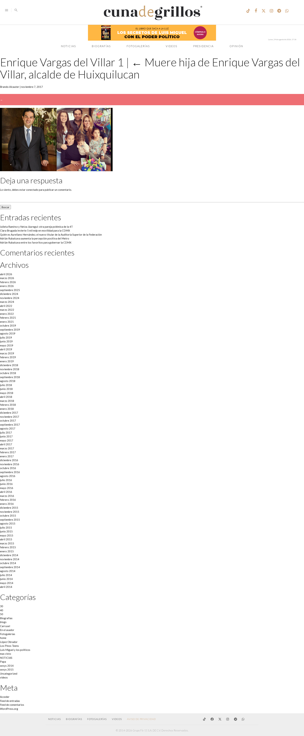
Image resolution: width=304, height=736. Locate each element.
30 (1, 606)
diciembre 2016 (9, 460)
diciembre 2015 (9, 507)
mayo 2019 (6, 345)
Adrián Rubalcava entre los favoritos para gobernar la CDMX (35, 242)
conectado (32, 189)
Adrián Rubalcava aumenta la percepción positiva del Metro (34, 238)
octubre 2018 (8, 373)
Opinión (236, 46)
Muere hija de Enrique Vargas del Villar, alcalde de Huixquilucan (150, 68)
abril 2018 (6, 396)
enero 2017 (7, 456)
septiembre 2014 (10, 567)
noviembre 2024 (9, 297)
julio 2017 (6, 432)
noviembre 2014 (9, 559)
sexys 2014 (7, 665)
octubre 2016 (8, 468)
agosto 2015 (7, 523)
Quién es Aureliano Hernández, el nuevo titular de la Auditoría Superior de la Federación (51, 234)
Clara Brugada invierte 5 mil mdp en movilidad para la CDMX (35, 230)
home (3, 637)
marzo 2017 (7, 448)
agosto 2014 (7, 571)
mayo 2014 (6, 583)
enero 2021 (7, 321)
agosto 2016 (7, 476)
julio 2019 (6, 337)
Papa (3, 661)
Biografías (101, 46)
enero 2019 (7, 361)
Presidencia (203, 46)
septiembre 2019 (10, 329)
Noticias (68, 46)
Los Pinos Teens (9, 645)
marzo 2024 (7, 301)
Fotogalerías (138, 46)
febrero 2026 (8, 282)
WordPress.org (9, 708)
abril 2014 (6, 586)
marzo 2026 (7, 278)
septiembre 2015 (10, 519)
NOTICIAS (6, 657)
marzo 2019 (7, 353)
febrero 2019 (8, 357)
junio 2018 (6, 388)
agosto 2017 (7, 428)
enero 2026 (7, 286)
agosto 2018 (7, 381)
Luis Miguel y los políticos (15, 649)
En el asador (7, 629)
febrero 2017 (8, 452)
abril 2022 (6, 305)
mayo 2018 (6, 392)
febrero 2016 (8, 499)
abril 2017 (6, 444)
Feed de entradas (10, 700)
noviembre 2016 (9, 464)
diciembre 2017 (9, 412)
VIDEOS (117, 719)
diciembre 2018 (9, 365)
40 (1, 610)
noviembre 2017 (9, 416)
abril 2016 (6, 491)
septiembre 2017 (10, 424)
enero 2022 (7, 313)
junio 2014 (6, 578)
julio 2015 (6, 527)
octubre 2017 (8, 420)
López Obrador (9, 641)
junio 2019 (6, 341)
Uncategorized (8, 673)
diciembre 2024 (9, 293)
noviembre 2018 (9, 369)
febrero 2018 (8, 404)
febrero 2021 (8, 317)
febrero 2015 (8, 547)
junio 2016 (6, 483)
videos (4, 677)
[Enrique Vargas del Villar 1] (56, 170)
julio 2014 (6, 575)
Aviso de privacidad (141, 719)
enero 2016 (7, 503)
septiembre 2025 (10, 290)
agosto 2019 (7, 333)
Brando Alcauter (9, 86)
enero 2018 (7, 408)
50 (1, 614)
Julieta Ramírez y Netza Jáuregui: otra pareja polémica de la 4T (36, 226)
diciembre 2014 (9, 555)
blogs (3, 622)
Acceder (5, 696)
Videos (171, 46)
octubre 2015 (8, 515)
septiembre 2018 (10, 377)
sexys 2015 (7, 669)
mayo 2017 (6, 440)
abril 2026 (6, 274)
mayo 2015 (6, 535)
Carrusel (5, 626)
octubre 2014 (8, 563)
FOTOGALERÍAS (97, 719)
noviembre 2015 (9, 511)
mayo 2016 (6, 487)
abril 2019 (6, 349)
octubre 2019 (8, 325)
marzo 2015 (7, 543)
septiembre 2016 (10, 472)
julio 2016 (6, 480)
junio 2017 (6, 436)
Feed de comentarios (12, 704)
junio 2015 (6, 531)
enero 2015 (7, 551)
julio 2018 (6, 385)
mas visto (5, 653)
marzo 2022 (7, 309)
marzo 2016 (7, 495)
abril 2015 (6, 539)
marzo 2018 (7, 400)
